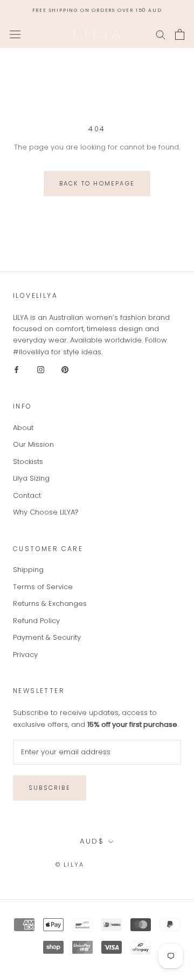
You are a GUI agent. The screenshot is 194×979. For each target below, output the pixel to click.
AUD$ (92, 841)
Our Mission (33, 444)
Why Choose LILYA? (46, 512)
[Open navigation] (15, 34)
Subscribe (50, 787)
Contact (27, 495)
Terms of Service (43, 587)
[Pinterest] (64, 369)
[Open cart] (179, 34)
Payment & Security (47, 637)
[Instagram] (40, 369)
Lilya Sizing (31, 478)
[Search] (160, 34)
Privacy (25, 654)
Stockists (28, 461)
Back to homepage (97, 183)
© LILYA (70, 864)
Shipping (28, 569)
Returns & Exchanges (50, 603)
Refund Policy (36, 621)
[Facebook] (16, 369)
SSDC (128, 864)
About (23, 428)
